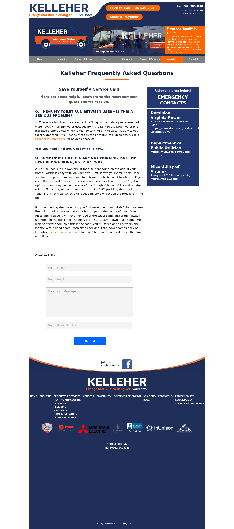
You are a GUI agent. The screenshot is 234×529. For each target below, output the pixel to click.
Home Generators (65, 414)
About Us (62, 59)
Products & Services (84, 59)
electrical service (62, 232)
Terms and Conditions (189, 403)
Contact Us (194, 59)
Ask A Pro (171, 59)
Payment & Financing (150, 59)
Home (40, 59)
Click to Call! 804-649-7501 (133, 8)
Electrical (61, 403)
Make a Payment (124, 17)
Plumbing (60, 406)
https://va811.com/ (164, 178)
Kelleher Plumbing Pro (50, 139)
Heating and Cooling (67, 399)
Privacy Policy (184, 396)
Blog (146, 399)
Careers (106, 59)
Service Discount (65, 417)
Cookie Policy (184, 399)
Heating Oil (61, 410)
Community (127, 59)
